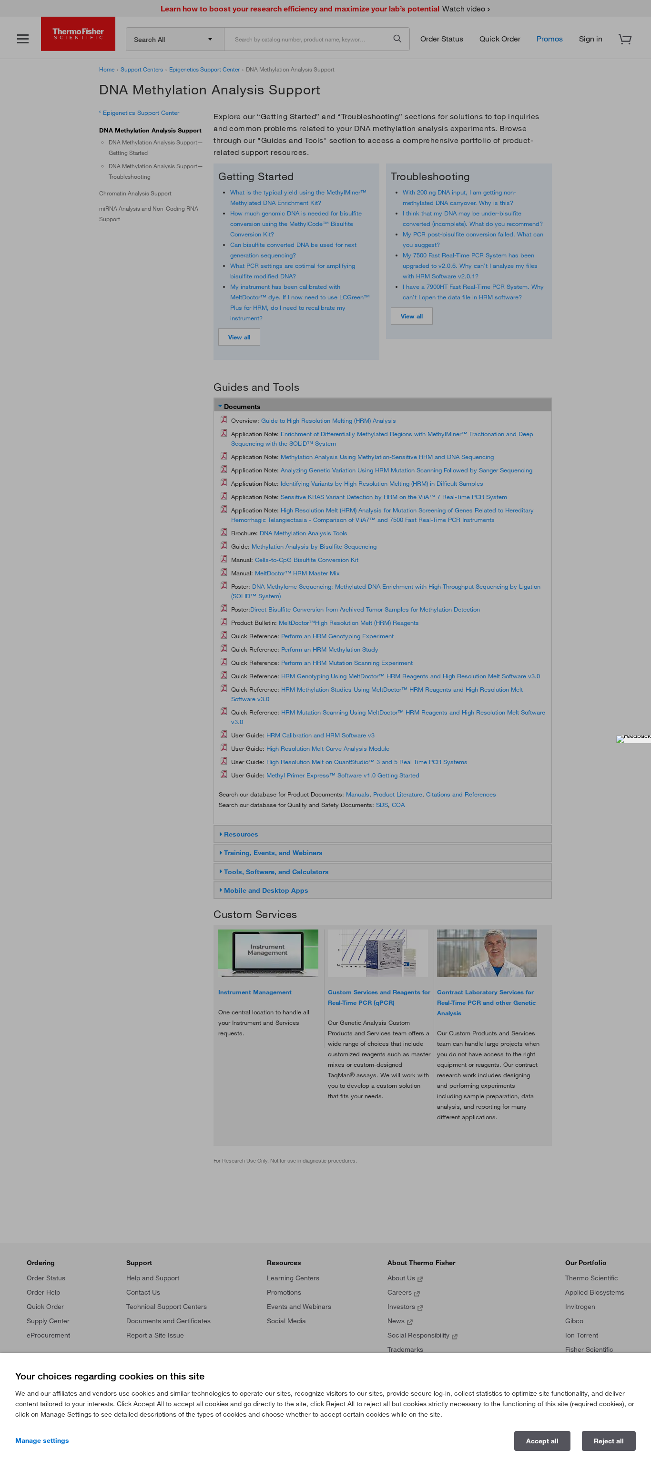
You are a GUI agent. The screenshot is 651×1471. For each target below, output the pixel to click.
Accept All (542, 1441)
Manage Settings (42, 1440)
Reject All (609, 1441)
